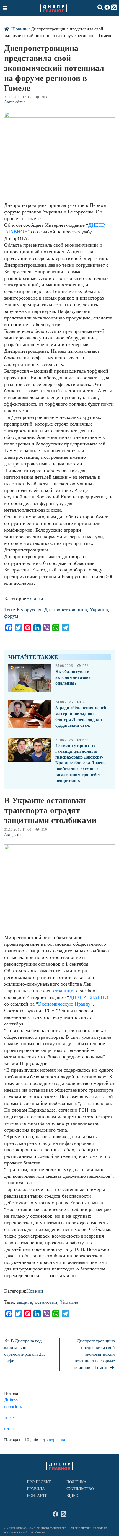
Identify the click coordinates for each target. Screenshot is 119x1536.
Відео (72, 1496)
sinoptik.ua (55, 1439)
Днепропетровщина (65, 609)
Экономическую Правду (64, 1004)
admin (20, 102)
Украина (99, 609)
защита (24, 1302)
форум (11, 616)
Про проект (39, 1482)
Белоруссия (29, 609)
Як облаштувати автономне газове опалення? (72, 677)
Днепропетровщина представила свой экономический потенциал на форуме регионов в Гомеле (94, 1354)
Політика (76, 1482)
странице (63, 990)
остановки (46, 1302)
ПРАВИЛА (36, 1489)
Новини (20, 29)
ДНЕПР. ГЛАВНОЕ (90, 997)
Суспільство (80, 1489)
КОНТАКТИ (37, 1496)
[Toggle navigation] (5, 8)
